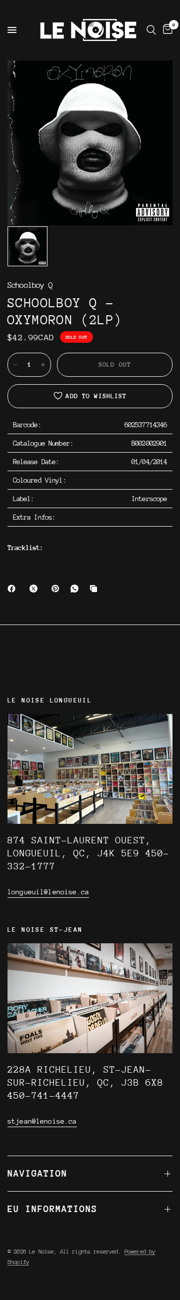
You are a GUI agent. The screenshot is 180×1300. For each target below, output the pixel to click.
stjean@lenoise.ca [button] (42, 1121)
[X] (36, 589)
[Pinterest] (58, 589)
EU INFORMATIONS (53, 1209)
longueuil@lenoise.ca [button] (48, 892)
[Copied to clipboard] (96, 589)
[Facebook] (14, 589)
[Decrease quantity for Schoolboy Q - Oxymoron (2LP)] (15, 364)
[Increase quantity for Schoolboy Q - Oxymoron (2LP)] (43, 364)
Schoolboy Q (30, 285)
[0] (166, 30)
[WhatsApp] (76, 589)
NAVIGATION (38, 1173)
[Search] (151, 30)
